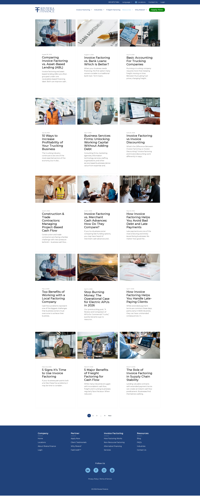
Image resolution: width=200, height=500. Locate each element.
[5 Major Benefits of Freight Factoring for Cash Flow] (97, 370)
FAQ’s (139, 442)
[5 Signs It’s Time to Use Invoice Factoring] (55, 370)
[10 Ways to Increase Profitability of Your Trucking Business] (55, 135)
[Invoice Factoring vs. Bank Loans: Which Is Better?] (97, 57)
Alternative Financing (113, 446)
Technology (88, 257)
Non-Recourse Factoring (114, 442)
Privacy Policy (93, 479)
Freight (43, 101)
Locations (42, 442)
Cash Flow (45, 179)
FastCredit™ (76, 450)
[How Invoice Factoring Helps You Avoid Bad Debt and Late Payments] (140, 214)
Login (40, 450)
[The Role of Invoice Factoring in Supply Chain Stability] (140, 370)
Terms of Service (106, 479)
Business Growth (48, 335)
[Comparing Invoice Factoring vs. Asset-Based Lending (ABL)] (55, 57)
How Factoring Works (113, 438)
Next (109, 416)
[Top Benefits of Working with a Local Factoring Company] (55, 292)
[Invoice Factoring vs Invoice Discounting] (140, 135)
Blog (139, 438)
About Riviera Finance (47, 446)
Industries (141, 446)
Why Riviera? (76, 446)
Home (40, 438)
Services (107, 450)
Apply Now (75, 438)
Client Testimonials (78, 442)
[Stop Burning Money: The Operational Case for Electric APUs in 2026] (97, 292)
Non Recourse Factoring (137, 335)
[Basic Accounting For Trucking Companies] (140, 57)
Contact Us (141, 450)
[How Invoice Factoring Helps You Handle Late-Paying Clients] (140, 292)
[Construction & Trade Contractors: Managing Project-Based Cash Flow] (55, 214)
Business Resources (134, 257)
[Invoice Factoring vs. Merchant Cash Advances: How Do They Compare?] (97, 214)
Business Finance (48, 23)
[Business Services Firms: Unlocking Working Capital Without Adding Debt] (97, 135)
